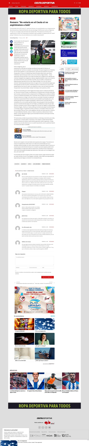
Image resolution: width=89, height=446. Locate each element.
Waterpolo (46, 6)
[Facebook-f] (74, 3)
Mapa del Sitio (44, 432)
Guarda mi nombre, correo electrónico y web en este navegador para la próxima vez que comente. (33, 273)
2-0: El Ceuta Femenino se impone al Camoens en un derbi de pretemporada (71, 98)
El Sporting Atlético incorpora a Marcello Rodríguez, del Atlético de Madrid (71, 79)
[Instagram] (78, 3)
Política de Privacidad (61, 432)
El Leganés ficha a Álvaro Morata (34, 390)
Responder (51, 173)
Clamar (24, 191)
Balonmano (38, 6)
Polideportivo (55, 6)
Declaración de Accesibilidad (34, 432)
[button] (9, 3)
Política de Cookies (52, 432)
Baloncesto (31, 6)
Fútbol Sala (23, 6)
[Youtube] (80, 3)
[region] (15, 436)
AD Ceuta (10, 6)
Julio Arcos (24, 216)
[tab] (62, 69)
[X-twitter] (76, 3)
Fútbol (16, 6)
